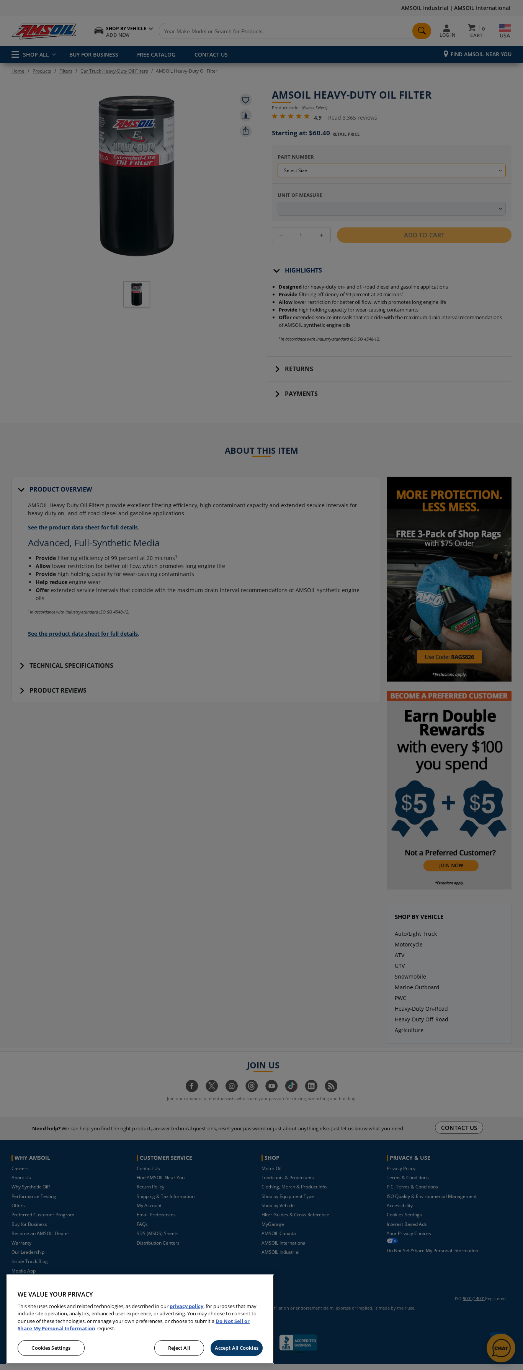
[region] (140, 1319)
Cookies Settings (50, 1347)
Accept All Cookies (236, 1347)
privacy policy (186, 1306)
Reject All (179, 1347)
